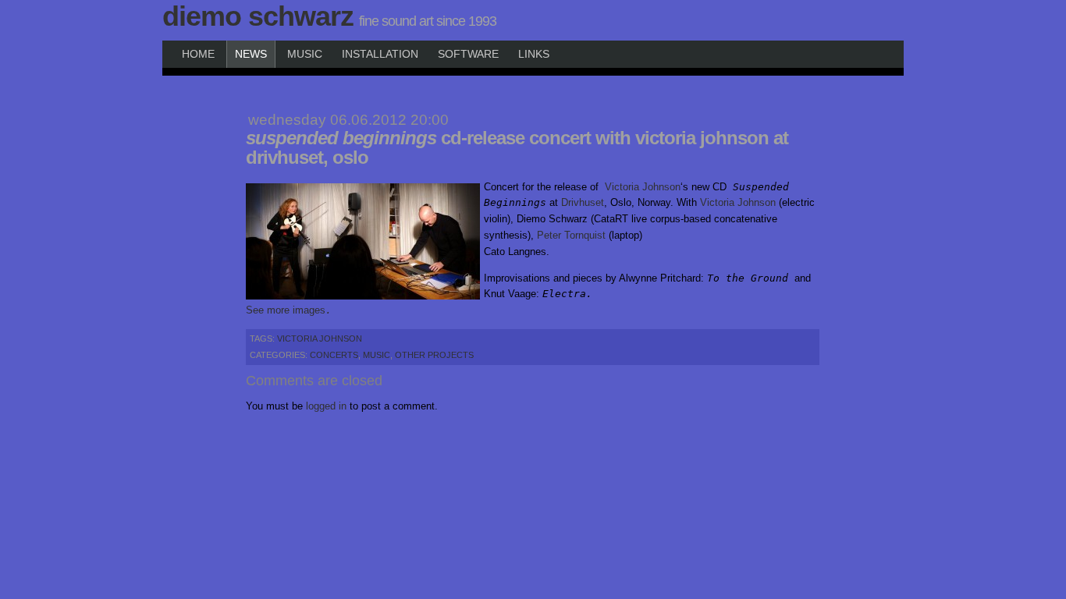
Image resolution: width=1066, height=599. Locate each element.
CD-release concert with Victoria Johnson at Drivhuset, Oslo (517, 147)
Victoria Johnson (642, 187)
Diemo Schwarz (258, 16)
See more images (285, 310)
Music (304, 54)
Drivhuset (582, 202)
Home (198, 54)
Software (468, 54)
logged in (326, 406)
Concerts (334, 355)
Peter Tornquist (571, 235)
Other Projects (434, 355)
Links (533, 54)
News (251, 54)
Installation (380, 54)
